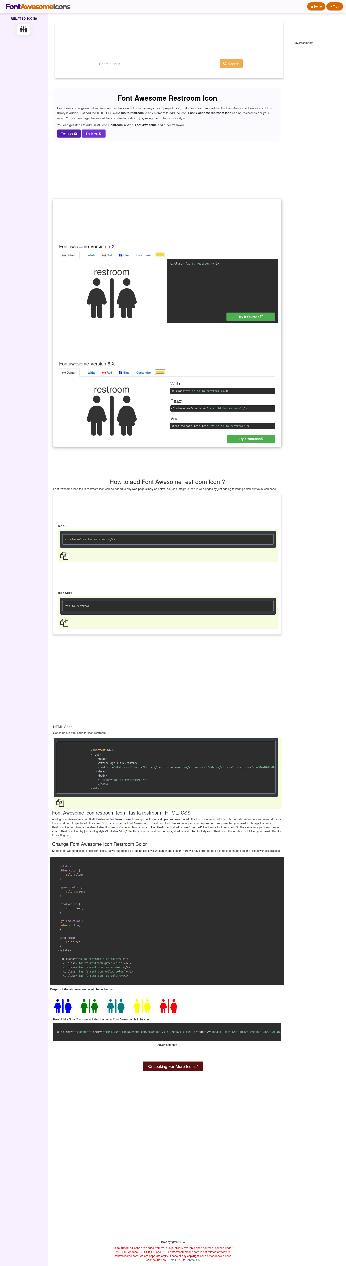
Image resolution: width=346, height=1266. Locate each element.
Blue (126, 255)
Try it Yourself (249, 316)
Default (71, 255)
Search (233, 63)
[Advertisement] (169, 45)
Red (109, 255)
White (91, 255)
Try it (335, 6)
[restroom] (24, 29)
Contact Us (193, 1260)
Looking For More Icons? (175, 1066)
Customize (143, 255)
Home (317, 6)
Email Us (174, 1260)
